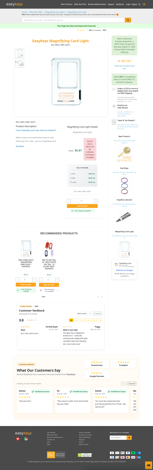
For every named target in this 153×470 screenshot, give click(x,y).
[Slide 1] (43, 296)
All (71, 320)
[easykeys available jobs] (56, 455)
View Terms (128, 101)
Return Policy (83, 444)
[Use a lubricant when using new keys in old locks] (124, 217)
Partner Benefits (84, 432)
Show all (132, 384)
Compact (97, 313)
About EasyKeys (85, 437)
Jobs (48, 442)
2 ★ (93, 320)
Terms (81, 442)
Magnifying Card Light (77, 12)
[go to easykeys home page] (23, 433)
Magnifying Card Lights (55, 12)
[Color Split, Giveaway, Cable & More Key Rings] (124, 186)
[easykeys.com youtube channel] (18, 438)
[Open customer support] (148, 465)
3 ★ (87, 320)
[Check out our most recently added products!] (124, 154)
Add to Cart (82, 206)
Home (24, 12)
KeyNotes (120, 4)
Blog (48, 444)
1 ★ (99, 320)
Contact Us (51, 439)
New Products (66, 4)
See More (20, 146)
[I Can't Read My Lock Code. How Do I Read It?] (124, 249)
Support (111, 4)
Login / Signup (131, 4)
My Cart (126, 61)
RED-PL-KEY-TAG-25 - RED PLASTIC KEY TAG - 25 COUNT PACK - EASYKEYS (49, 264)
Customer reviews (85, 435)
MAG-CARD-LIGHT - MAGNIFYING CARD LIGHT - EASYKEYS (26, 263)
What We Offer (80, 4)
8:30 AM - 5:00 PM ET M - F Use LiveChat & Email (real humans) (125, 114)
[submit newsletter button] (129, 438)
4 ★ (82, 320)
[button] (35, 400)
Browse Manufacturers (97, 4)
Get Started (51, 432)
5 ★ (76, 320)
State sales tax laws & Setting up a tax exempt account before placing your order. (127, 127)
